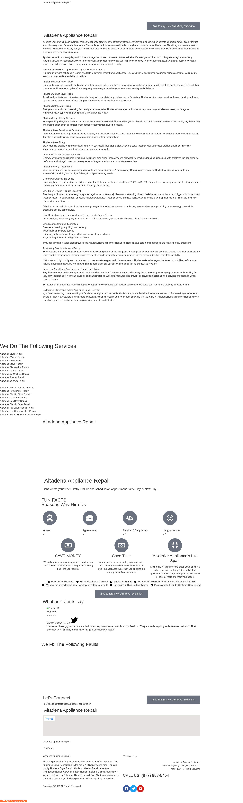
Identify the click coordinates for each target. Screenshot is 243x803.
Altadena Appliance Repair (56, 2)
